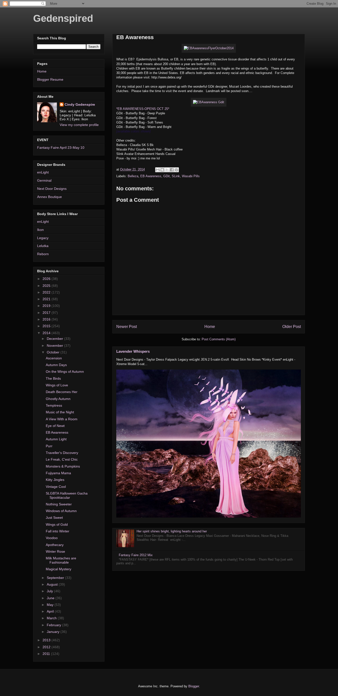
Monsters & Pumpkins (63, 466)
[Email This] (157, 169)
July (50, 591)
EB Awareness (150, 176)
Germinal (44, 180)
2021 (47, 299)
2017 (47, 313)
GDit (166, 176)
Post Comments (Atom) (219, 339)
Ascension (54, 358)
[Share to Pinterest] (176, 169)
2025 (47, 286)
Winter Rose (55, 551)
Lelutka (42, 246)
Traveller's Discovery (62, 453)
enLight (43, 172)
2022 (47, 292)
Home (209, 326)
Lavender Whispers (133, 351)
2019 (47, 306)
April (51, 611)
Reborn (43, 254)
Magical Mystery (58, 569)
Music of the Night (60, 412)
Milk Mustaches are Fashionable (61, 560)
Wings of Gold (57, 524)
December (55, 339)
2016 (47, 319)
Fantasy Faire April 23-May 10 (60, 147)
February (54, 625)
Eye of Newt (55, 426)
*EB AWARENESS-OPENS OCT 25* (142, 109)
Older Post (291, 326)
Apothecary (55, 545)
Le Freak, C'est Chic (62, 459)
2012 (47, 647)
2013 (47, 640)
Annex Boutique (49, 197)
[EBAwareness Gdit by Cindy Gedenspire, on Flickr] (208, 102)
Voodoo (52, 538)
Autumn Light (56, 439)
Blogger (193, 686)
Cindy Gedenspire (80, 104)
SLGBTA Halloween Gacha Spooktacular (67, 495)
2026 (47, 279)
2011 (47, 654)
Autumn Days (56, 365)
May (50, 605)
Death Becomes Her (61, 392)
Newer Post (126, 326)
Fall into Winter (57, 531)
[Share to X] (167, 169)
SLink (176, 176)
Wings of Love (57, 385)
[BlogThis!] (162, 169)
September (56, 578)
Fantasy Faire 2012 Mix (136, 555)
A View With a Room (61, 419)
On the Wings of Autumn (65, 371)
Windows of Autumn (61, 511)
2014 (47, 333)
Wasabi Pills (191, 176)
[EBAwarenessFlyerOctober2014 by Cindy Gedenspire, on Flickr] (209, 48)
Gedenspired (63, 18)
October (53, 352)
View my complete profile (79, 125)
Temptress (54, 405)
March (52, 618)
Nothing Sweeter (59, 504)
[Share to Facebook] (171, 169)
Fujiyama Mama (58, 473)
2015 (47, 326)
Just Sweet (54, 518)
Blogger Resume (50, 79)
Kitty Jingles (55, 480)
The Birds (53, 378)
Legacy (42, 238)
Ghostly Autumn (58, 399)
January (53, 632)
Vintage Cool (56, 487)
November (55, 346)
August (53, 584)
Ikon (40, 230)
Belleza (133, 176)
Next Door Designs (52, 189)
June (51, 598)
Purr (49, 446)
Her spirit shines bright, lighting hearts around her (172, 531)
